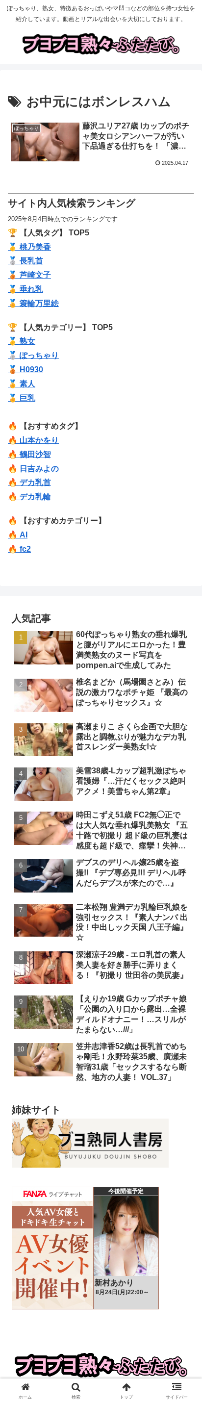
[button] (181, 1241)
